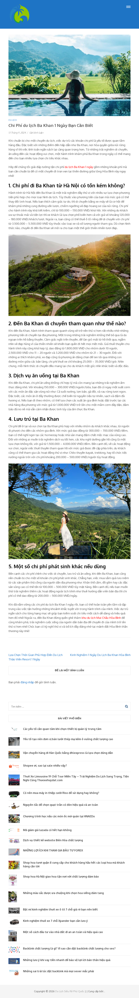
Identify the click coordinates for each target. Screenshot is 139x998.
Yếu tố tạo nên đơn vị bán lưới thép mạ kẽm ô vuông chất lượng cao (68, 739)
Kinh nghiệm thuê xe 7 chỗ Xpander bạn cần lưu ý (55, 920)
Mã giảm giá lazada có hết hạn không (47, 830)
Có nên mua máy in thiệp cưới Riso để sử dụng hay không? (61, 793)
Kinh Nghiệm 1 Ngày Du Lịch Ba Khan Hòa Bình (100, 655)
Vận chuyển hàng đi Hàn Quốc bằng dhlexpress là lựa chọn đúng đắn (68, 753)
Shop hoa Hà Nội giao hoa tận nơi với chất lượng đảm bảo (61, 876)
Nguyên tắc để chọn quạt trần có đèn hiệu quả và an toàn (60, 804)
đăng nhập (27, 682)
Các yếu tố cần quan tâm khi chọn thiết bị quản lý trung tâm (62, 729)
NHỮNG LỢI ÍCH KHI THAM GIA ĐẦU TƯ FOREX (53, 850)
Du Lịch (12, 120)
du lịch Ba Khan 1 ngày (79, 167)
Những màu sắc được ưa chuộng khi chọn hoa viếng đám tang (63, 893)
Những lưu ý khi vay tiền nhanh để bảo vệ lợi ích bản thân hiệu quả (66, 960)
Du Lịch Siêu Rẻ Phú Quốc (69, 991)
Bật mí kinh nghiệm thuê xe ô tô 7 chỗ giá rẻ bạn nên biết (60, 909)
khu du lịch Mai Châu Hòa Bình (101, 617)
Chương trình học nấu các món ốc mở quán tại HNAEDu (59, 816)
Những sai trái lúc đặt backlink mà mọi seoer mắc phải (58, 971)
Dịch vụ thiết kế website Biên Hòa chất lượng (53, 840)
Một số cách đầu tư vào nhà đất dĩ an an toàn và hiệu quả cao (63, 932)
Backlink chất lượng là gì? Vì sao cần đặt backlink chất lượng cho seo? (69, 948)
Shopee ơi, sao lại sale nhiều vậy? (45, 765)
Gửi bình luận (36, 132)
